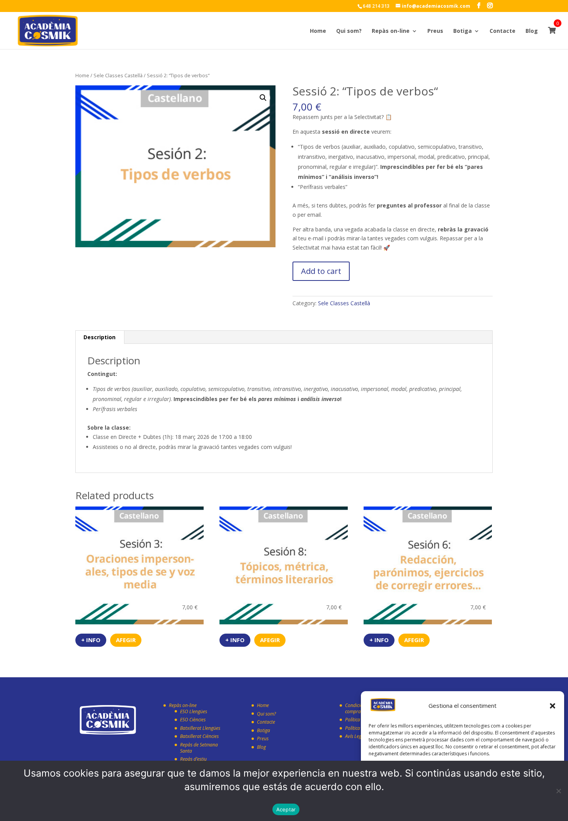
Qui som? (349, 31)
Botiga (462, 31)
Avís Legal (355, 736)
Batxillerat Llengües (200, 728)
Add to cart (321, 271)
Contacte (502, 31)
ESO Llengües (193, 711)
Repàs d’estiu (193, 759)
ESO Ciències (193, 719)
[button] (552, 706)
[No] (558, 791)
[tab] (99, 337)
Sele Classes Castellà (118, 75)
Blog (531, 31)
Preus (435, 31)
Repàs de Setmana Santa (199, 747)
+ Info (90, 640)
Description (99, 337)
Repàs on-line (391, 31)
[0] (552, 37)
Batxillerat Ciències (199, 736)
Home (318, 31)
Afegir (126, 640)
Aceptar (286, 809)
